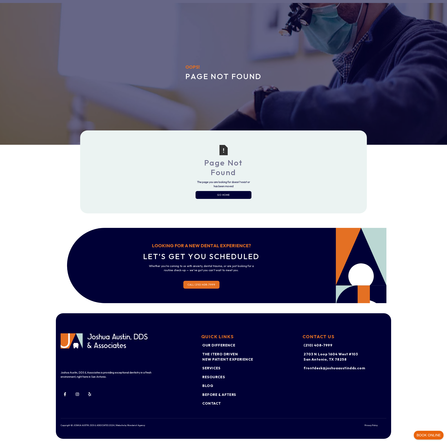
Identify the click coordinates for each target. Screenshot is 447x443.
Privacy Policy (371, 425)
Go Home (223, 194)
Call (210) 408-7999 (201, 284)
